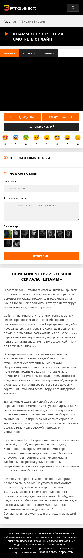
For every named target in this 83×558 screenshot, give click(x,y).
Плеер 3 (48, 53)
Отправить (41, 256)
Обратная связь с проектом (55, 552)
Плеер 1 (9, 53)
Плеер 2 (29, 53)
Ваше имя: (10, 181)
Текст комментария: (16, 198)
